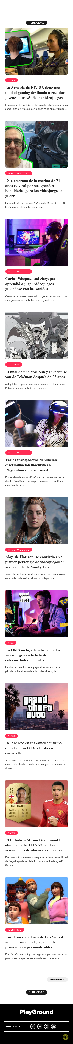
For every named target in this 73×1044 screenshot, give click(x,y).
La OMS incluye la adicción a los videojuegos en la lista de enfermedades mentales (32, 655)
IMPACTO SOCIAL (18, 173)
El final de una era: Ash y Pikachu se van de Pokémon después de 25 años (36, 374)
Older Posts (56, 979)
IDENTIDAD (15, 929)
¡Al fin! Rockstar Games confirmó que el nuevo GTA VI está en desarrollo (33, 748)
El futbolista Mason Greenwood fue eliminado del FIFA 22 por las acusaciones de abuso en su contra (34, 845)
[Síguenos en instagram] (46, 1026)
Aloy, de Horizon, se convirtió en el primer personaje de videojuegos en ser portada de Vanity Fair (35, 562)
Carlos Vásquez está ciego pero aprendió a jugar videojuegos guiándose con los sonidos (31, 283)
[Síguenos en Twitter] (39, 1026)
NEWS (11, 80)
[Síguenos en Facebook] (32, 1026)
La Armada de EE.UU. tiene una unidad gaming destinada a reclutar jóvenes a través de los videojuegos (35, 92)
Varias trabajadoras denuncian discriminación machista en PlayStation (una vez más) (31, 465)
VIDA (11, 642)
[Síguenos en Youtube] (53, 1026)
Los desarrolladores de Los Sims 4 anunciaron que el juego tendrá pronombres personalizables (34, 942)
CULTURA (13, 364)
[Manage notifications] (65, 1037)
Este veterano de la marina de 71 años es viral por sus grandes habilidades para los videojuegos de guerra (34, 188)
